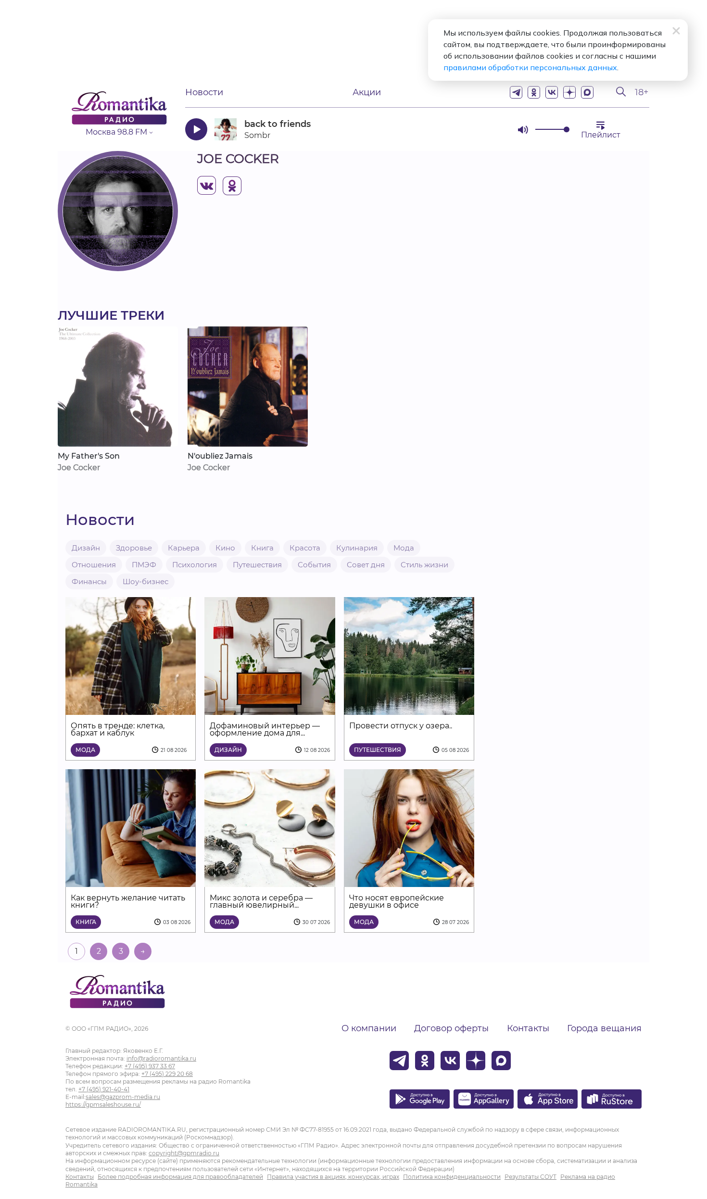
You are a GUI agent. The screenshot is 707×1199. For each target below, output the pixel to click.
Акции (367, 92)
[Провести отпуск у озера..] (409, 708)
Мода (403, 547)
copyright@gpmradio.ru (184, 1153)
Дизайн (86, 547)
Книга (262, 547)
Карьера (184, 547)
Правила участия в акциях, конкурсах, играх (333, 1176)
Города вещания (604, 1028)
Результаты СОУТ (530, 1176)
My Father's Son (89, 456)
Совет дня (366, 564)
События (314, 564)
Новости (204, 92)
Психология (194, 564)
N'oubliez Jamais (220, 456)
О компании (368, 1028)
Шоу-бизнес (145, 581)
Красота (305, 547)
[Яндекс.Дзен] (569, 92)
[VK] (551, 92)
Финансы (89, 581)
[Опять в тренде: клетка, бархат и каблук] (130, 708)
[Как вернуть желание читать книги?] (130, 881)
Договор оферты (451, 1028)
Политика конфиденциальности (452, 1176)
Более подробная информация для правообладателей (180, 1176)
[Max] (587, 92)
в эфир (476, 129)
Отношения (94, 564)
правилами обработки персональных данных (530, 67)
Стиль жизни (424, 564)
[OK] (534, 92)
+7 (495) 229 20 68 (167, 1073)
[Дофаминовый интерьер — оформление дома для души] (269, 708)
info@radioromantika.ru (161, 1058)
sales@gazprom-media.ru (123, 1096)
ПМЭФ (144, 564)
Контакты (528, 1028)
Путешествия (257, 564)
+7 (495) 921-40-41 (103, 1089)
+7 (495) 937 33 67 (150, 1066)
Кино (225, 547)
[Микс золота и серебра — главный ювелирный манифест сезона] (269, 881)
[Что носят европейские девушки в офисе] (409, 881)
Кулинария (357, 547)
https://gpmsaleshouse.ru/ (103, 1104)
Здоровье (134, 547)
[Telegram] (516, 92)
